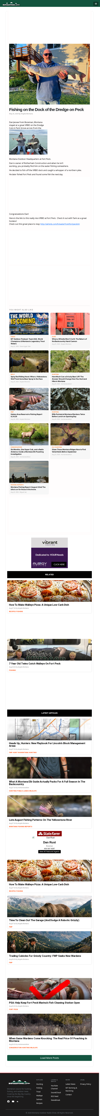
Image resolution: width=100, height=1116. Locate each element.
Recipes (12, 611)
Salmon (39, 1099)
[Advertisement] (49, 28)
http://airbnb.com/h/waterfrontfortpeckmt (60, 224)
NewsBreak (55, 1100)
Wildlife (34, 1047)
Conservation (15, 1047)
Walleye (39, 1095)
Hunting (33, 752)
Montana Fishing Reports (20, 826)
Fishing (19, 611)
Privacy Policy (85, 1084)
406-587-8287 (49, 849)
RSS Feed (54, 1096)
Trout (38, 1091)
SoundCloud (56, 1092)
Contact (69, 1094)
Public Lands (23, 791)
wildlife (33, 791)
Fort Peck (13, 1009)
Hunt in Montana (20, 752)
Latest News (70, 1084)
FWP (10, 752)
